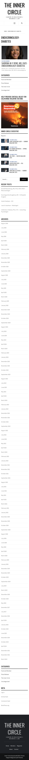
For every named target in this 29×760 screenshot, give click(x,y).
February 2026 (5, 249)
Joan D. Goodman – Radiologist (9, 205)
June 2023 (4, 387)
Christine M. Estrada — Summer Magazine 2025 (18, 171)
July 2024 (3, 331)
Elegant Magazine (11, 757)
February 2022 (5, 456)
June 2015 (4, 633)
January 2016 (4, 625)
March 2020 (4, 556)
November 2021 (5, 469)
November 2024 (5, 314)
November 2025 (5, 262)
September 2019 (5, 581)
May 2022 (3, 443)
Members (13, 746)
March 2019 (4, 590)
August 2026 (4, 223)
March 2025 (4, 297)
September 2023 (5, 374)
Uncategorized (5, 90)
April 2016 (3, 620)
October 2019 (5, 577)
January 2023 (4, 409)
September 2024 (5, 323)
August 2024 (4, 327)
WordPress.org (5, 705)
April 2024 (3, 344)
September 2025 (5, 271)
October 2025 (5, 266)
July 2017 (3, 612)
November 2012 (5, 655)
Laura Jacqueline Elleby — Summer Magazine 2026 (18, 142)
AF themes (20, 757)
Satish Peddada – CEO (7, 201)
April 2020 (3, 551)
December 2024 (5, 310)
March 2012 (4, 659)
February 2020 (5, 560)
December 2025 (5, 258)
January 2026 (4, 254)
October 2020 (5, 525)
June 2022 (4, 439)
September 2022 (5, 426)
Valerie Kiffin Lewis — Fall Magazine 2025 (16, 164)
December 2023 (5, 361)
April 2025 (3, 292)
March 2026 (4, 245)
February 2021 (5, 508)
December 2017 (5, 607)
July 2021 (3, 486)
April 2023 (3, 396)
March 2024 (4, 348)
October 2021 (5, 473)
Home (7, 746)
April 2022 (3, 448)
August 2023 (4, 379)
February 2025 (5, 301)
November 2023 (5, 366)
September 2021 (5, 478)
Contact (16, 749)
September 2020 (5, 530)
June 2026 (4, 232)
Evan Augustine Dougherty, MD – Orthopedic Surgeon (13, 196)
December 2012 (5, 650)
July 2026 (3, 228)
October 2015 (5, 629)
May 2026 (3, 236)
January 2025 (4, 305)
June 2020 (4, 543)
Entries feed (4, 697)
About (11, 749)
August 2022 (4, 430)
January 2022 (4, 461)
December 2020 (5, 517)
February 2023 (5, 404)
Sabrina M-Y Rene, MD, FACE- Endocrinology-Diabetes (14, 64)
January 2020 (4, 564)
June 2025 (4, 284)
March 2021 (4, 504)
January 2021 (4, 512)
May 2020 (3, 547)
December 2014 (5, 637)
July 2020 (3, 538)
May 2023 (3, 392)
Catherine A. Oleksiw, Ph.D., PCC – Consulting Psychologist (13, 211)
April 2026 (3, 241)
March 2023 (4, 400)
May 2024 (3, 340)
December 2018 (5, 594)
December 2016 (5, 616)
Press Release (5, 83)
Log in (2, 692)
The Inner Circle (14, 8)
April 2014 (3, 646)
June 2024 (4, 335)
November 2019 (5, 573)
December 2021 (5, 465)
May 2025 (3, 288)
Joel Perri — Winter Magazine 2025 (17, 157)
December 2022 (5, 413)
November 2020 (5, 521)
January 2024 (4, 357)
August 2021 (4, 482)
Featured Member (6, 61)
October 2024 (5, 318)
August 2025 (4, 275)
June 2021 (4, 491)
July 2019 (3, 586)
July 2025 (3, 279)
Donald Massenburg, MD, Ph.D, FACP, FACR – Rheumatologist (13, 190)
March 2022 (4, 452)
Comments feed (5, 701)
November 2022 (5, 417)
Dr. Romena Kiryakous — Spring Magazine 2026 (18, 149)
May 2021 (3, 495)
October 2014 (5, 642)
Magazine (19, 746)
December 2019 (5, 568)
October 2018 (5, 599)
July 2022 (3, 435)
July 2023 (3, 383)
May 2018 (3, 603)
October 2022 (5, 422)
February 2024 (5, 353)
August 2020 (4, 534)
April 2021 (3, 499)
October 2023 (5, 370)
